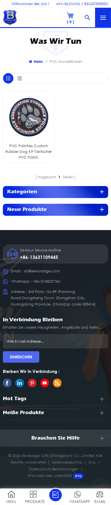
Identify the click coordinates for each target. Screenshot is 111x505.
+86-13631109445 (39, 257)
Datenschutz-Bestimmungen (54, 469)
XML (92, 462)
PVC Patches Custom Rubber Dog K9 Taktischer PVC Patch (28, 151)
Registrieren (96, 3)
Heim (38, 61)
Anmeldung (68, 3)
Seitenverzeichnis (67, 462)
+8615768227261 (47, 281)
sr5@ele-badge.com (42, 271)
